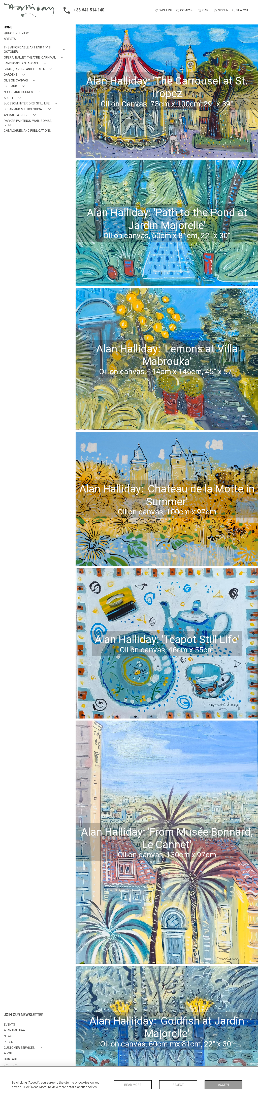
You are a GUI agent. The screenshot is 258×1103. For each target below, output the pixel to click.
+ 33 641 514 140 (88, 10)
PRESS (8, 1042)
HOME (8, 27)
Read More (132, 1085)
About (9, 1053)
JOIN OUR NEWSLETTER (24, 1015)
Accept (223, 1085)
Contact (11, 1059)
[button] (35, 49)
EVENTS (9, 1024)
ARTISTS (10, 39)
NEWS (8, 1036)
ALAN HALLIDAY (14, 1030)
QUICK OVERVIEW (16, 33)
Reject (178, 1085)
